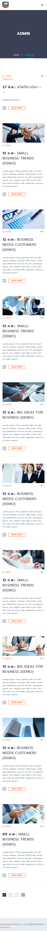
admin (8, 76)
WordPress (5, 927)
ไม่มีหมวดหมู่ (8, 79)
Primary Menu (42, 5)
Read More (17, 108)
